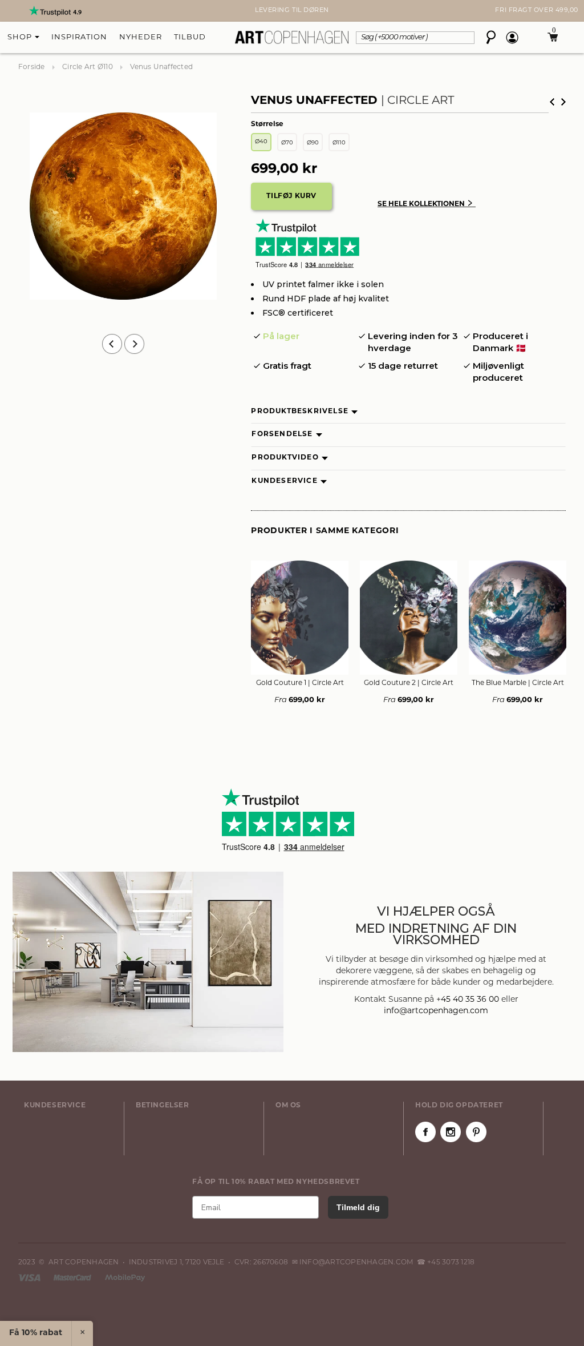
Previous (112, 344)
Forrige (552, 102)
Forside (31, 67)
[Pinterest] (476, 1132)
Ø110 (339, 143)
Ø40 (261, 142)
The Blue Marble (518, 683)
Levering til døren (292, 10)
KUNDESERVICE (55, 1105)
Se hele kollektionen (427, 204)
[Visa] (30, 1277)
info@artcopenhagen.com (436, 1011)
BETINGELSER (162, 1105)
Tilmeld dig (358, 1207)
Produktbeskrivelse (299, 411)
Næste (563, 102)
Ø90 (313, 143)
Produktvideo (285, 457)
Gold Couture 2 (408, 683)
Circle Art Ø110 (87, 67)
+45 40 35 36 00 (467, 1000)
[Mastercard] (73, 1277)
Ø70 (287, 143)
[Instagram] (450, 1132)
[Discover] (125, 1277)
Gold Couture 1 (300, 683)
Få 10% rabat (35, 1333)
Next (24, 11)
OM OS (288, 1105)
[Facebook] (425, 1132)
